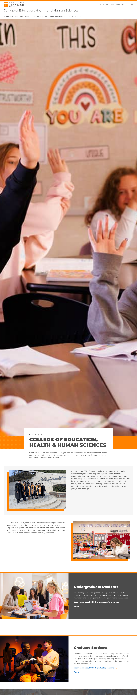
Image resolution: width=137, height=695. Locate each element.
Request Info (104, 4)
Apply (117, 4)
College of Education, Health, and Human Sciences (41, 10)
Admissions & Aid (21, 16)
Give (122, 4)
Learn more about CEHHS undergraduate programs (96, 602)
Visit (112, 4)
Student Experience (38, 16)
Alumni (69, 16)
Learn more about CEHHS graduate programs (94, 668)
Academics (8, 16)
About (77, 16)
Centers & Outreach (56, 16)
